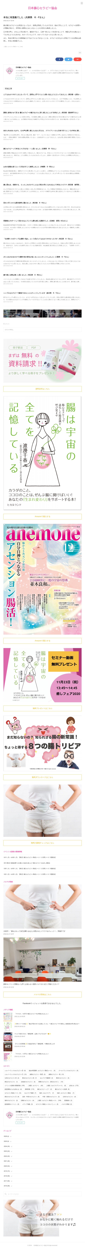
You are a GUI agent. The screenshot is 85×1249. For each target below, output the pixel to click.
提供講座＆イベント (12, 1104)
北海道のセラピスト (28, 1082)
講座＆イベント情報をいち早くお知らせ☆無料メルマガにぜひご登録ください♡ (31, 984)
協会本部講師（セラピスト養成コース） (42, 1070)
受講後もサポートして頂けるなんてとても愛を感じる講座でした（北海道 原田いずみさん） (36, 221)
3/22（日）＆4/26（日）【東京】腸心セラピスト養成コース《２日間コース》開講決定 (30, 874)
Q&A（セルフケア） (46, 1093)
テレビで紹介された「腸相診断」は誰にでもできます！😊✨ (32, 1034)
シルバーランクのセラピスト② (15, 1070)
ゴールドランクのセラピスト (68, 1070)
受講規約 (68, 1100)
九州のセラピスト (69, 1096)
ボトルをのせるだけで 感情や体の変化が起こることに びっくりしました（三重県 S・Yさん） (36, 257)
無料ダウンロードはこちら (42, 777)
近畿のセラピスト (27, 1100)
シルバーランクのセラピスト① (16, 1074)
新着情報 (29, 1089)
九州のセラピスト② (12, 1078)
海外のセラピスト (11, 1100)
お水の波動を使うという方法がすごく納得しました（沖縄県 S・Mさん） (29, 166)
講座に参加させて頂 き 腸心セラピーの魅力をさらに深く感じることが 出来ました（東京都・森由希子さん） (41, 112)
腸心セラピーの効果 (62, 1089)
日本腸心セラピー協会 (42, 8)
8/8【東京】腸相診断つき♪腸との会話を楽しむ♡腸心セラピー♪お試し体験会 (27, 863)
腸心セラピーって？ (44, 1089)
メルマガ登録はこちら (42, 994)
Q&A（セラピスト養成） (65, 1093)
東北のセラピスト (11, 1082)
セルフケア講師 (30, 1093)
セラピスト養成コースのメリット (47, 1104)
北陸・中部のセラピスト (30, 1096)
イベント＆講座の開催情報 (15, 1085)
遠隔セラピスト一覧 (56, 1074)
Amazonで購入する (42, 516)
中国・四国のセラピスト (51, 1096)
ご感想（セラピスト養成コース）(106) (13, 46)
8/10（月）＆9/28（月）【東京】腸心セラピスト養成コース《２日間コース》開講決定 (30, 857)
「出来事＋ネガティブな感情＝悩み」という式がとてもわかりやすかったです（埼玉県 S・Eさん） (38, 239)
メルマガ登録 (66, 1104)
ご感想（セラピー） (35, 1085)
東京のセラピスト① (12, 1096)
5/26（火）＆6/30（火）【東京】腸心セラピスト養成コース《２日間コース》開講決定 (30, 868)
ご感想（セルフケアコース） (56, 1085)
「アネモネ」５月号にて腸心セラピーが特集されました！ (31, 1054)
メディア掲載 (27, 1104)
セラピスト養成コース (13, 1093)
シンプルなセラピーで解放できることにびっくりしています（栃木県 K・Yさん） (32, 293)
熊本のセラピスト (62, 1078)
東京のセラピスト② (29, 1078)
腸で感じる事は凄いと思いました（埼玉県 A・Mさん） (23, 275)
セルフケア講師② (46, 1078)
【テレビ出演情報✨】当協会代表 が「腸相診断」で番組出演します (34, 1044)
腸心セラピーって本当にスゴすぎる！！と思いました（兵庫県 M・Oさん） (30, 148)
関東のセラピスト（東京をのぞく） (51, 1082)
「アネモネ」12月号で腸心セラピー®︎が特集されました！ (31, 1014)
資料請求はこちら (42, 389)
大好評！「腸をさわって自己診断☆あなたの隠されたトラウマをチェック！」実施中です (34, 931)
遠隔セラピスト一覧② (37, 1074)
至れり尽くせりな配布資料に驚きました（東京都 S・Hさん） (25, 203)
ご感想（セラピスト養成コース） (49, 1100)
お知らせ (73, 1085)
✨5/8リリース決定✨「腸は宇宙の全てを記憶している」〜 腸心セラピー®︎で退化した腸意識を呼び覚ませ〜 (46, 1024)
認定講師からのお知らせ (13, 1089)
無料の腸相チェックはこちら (42, 843)
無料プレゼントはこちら (42, 708)
